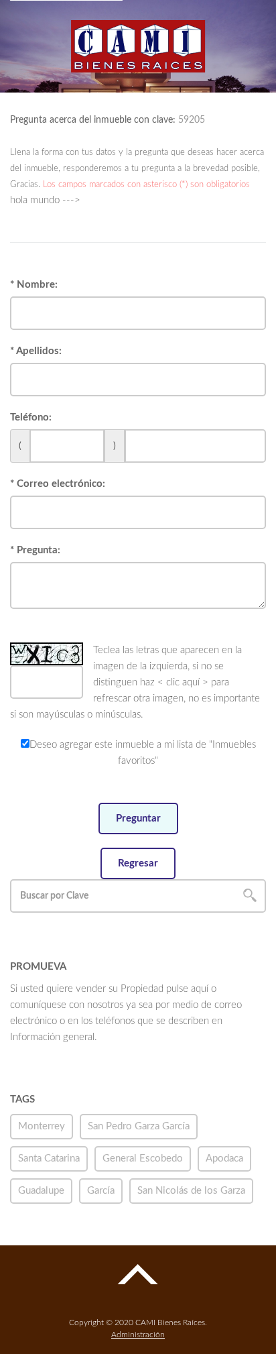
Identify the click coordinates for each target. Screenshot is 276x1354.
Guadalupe (41, 1191)
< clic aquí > (182, 682)
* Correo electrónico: (57, 484)
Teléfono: (31, 417)
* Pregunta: (35, 550)
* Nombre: (34, 285)
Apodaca (224, 1158)
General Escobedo (142, 1158)
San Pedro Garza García (139, 1126)
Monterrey (41, 1126)
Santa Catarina (49, 1158)
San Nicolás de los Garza (191, 1191)
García (101, 1191)
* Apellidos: (36, 351)
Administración (138, 1335)
